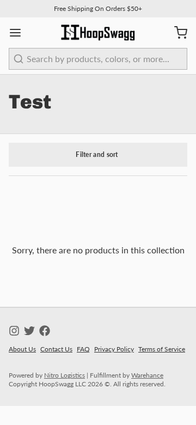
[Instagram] (14, 330)
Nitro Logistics (64, 375)
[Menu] (19, 33)
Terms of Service (161, 349)
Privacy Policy (114, 349)
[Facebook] (44, 330)
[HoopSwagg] (98, 33)
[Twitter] (29, 330)
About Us (22, 349)
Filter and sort (97, 154)
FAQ (83, 349)
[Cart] (176, 33)
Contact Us (56, 349)
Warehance (147, 375)
